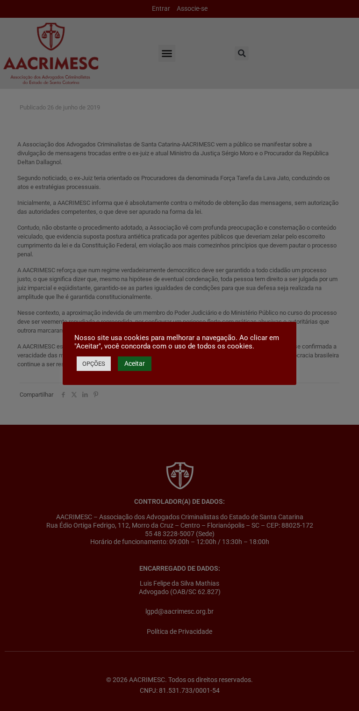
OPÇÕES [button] (93, 363)
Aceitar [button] (134, 363)
